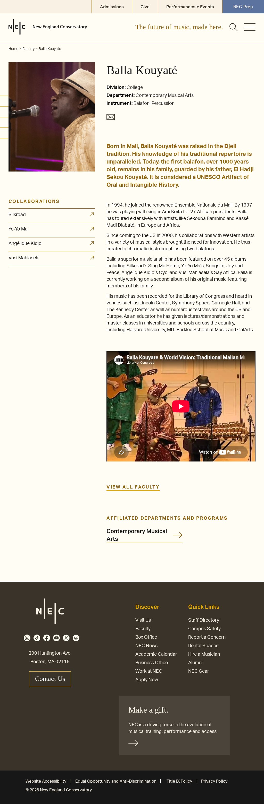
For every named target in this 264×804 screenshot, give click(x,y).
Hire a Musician (204, 654)
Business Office (151, 663)
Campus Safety (204, 629)
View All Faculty (133, 487)
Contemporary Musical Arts (136, 534)
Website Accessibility (46, 781)
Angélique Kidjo (25, 243)
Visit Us (143, 620)
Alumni (195, 663)
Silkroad (17, 214)
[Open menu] (249, 27)
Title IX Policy (179, 781)
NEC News (146, 646)
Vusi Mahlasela (24, 258)
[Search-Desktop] (234, 27)
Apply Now (146, 680)
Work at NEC (148, 671)
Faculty (143, 629)
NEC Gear (198, 671)
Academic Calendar (156, 654)
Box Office (146, 637)
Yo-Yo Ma (18, 229)
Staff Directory (203, 620)
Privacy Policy (214, 781)
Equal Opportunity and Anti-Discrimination (115, 781)
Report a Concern (207, 637)
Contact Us (50, 678)
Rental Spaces (203, 646)
